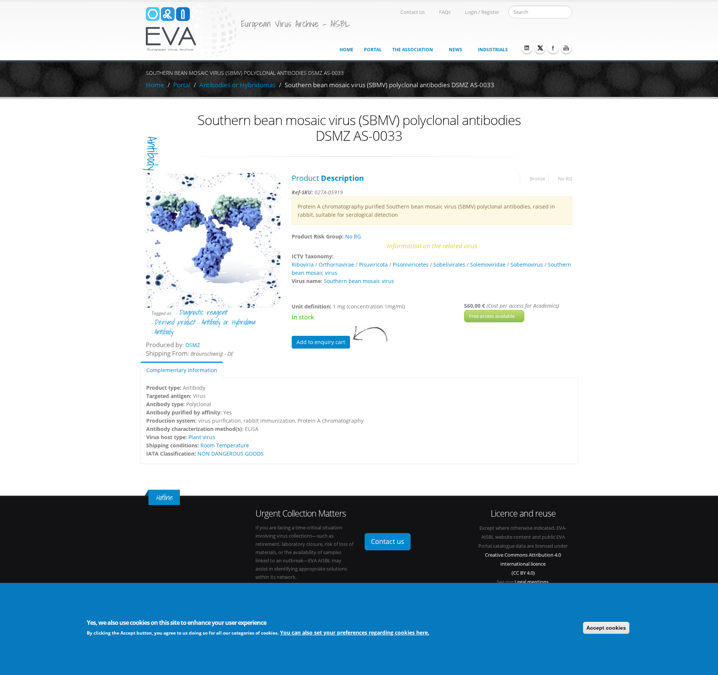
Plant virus (201, 437)
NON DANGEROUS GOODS (230, 453)
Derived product (174, 322)
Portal (373, 49)
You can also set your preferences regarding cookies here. (354, 632)
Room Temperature (224, 445)
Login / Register (482, 12)
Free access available (492, 316)
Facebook (553, 48)
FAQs (445, 12)
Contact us (387, 541)
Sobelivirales (449, 264)
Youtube (566, 48)
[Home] (191, 29)
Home (346, 49)
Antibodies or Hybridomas (237, 84)
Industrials (493, 49)
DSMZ (192, 345)
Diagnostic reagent (203, 312)
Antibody (152, 153)
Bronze (537, 179)
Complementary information (181, 370)
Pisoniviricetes (411, 264)
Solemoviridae (488, 264)
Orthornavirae (336, 264)
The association (412, 49)
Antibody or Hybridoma (228, 322)
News (455, 49)
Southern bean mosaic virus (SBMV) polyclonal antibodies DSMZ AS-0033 (389, 84)
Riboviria (303, 264)
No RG (565, 179)
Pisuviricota (373, 264)
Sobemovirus (526, 264)
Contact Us (413, 12)
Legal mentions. (532, 582)
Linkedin (527, 48)
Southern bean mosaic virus (359, 281)
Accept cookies (606, 628)
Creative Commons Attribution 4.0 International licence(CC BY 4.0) (523, 564)
